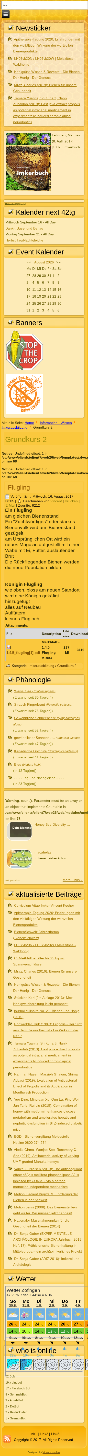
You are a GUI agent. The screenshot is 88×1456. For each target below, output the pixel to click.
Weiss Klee (34, 691)
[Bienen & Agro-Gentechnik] (24, 413)
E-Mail (10, 505)
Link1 (33, 1434)
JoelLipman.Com (12, 880)
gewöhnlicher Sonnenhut (47, 738)
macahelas (42, 852)
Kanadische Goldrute (46, 751)
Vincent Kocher (51, 1452)
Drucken (72, 501)
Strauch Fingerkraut (43, 704)
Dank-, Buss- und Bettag (24, 228)
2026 (50, 262)
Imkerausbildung (14, 427)
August (39, 262)
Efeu (27, 764)
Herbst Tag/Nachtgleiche (24, 240)
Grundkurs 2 (67, 666)
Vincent (56, 501)
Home (29, 423)
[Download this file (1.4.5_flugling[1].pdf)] (9, 647)
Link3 (55, 1434)
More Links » (73, 880)
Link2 (44, 1434)
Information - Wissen (56, 423)
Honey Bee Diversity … (52, 824)
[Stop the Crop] (24, 370)
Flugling (19, 487)
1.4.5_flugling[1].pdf (23, 653)
